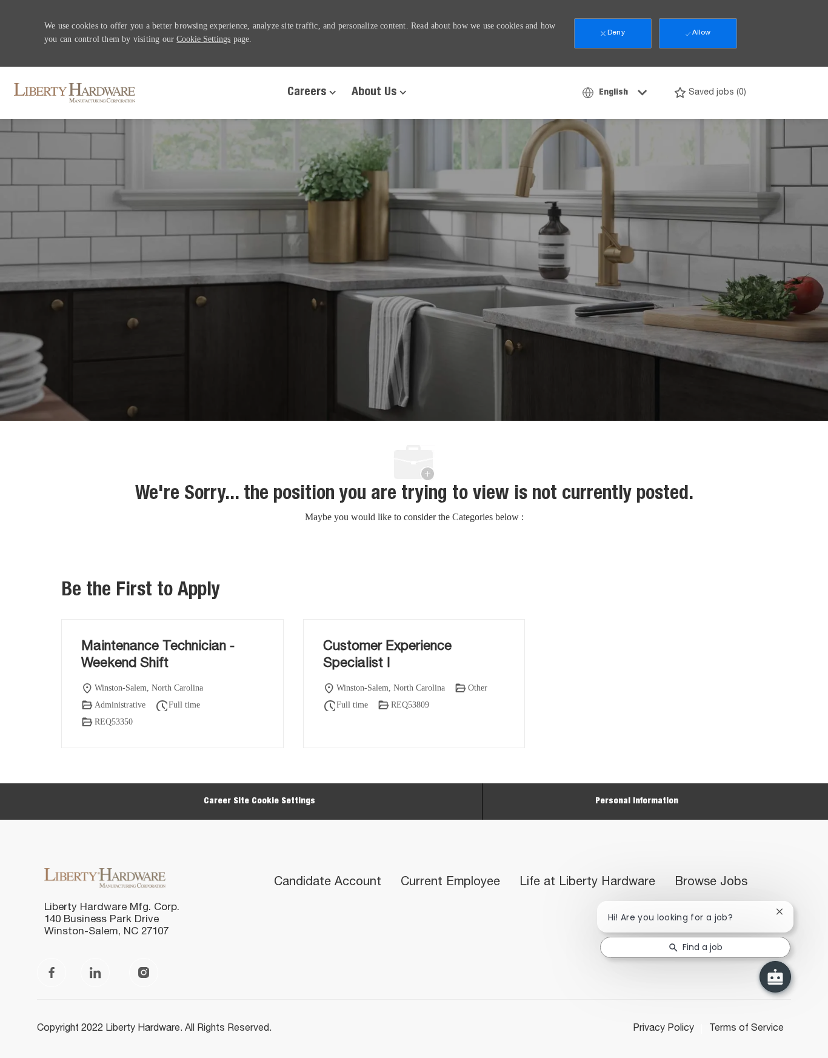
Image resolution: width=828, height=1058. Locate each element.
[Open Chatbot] (775, 977)
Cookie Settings (203, 39)
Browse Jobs (711, 883)
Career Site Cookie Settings (259, 801)
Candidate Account (327, 883)
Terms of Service (746, 1029)
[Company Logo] (44, 92)
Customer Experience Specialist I (387, 655)
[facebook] (51, 972)
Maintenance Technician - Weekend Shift (158, 655)
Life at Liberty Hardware (587, 883)
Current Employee (450, 883)
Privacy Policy (663, 1029)
